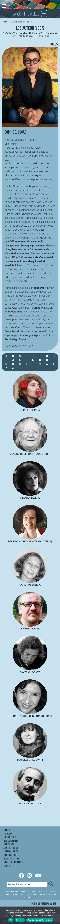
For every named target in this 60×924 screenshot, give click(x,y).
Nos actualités (10, 841)
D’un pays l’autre (11, 855)
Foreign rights (10, 851)
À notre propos (10, 848)
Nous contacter (11, 858)
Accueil (6, 22)
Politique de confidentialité (40, 920)
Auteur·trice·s (17, 22)
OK (10, 920)
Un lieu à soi (9, 844)
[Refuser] (56, 915)
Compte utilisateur (13, 862)
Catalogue (8, 833)
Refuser (19, 920)
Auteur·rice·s (9, 837)
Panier (6, 866)
